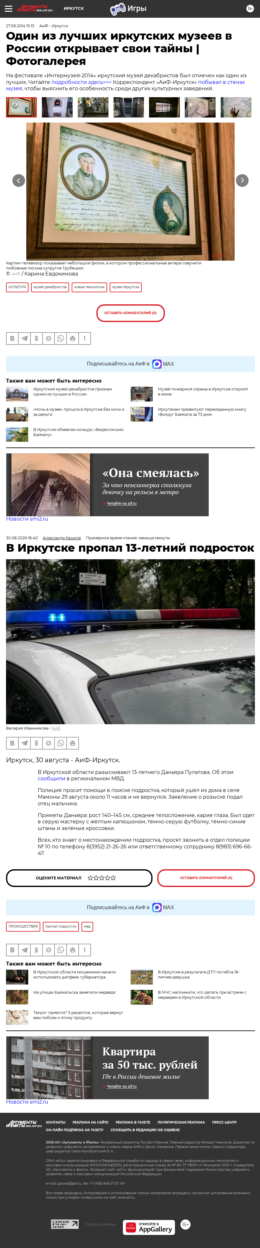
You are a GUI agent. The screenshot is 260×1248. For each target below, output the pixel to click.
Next (242, 180)
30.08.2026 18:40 (22, 537)
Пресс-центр (224, 1122)
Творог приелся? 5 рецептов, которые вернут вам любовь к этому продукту (78, 1015)
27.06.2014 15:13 (20, 25)
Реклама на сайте (90, 1122)
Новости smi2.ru (27, 519)
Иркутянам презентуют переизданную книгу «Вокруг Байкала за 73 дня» (202, 412)
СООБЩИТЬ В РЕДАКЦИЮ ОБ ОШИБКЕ (145, 1130)
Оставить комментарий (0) (130, 313)
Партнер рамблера (101, 1224)
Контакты (55, 1122)
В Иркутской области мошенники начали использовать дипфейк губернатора (74, 974)
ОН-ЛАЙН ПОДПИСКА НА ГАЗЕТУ (74, 1130)
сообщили (51, 779)
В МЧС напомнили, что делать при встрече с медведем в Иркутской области (202, 995)
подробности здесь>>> (81, 82)
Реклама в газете (133, 1122)
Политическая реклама (181, 1122)
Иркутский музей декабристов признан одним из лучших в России (72, 391)
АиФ (15, 273)
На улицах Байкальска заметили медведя (74, 992)
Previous (19, 180)
